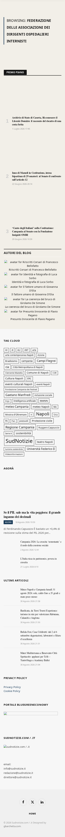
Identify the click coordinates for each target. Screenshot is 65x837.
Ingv (7, 401)
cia (7, 367)
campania (27, 361)
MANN (44, 400)
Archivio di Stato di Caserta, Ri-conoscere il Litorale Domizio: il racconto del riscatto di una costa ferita (36, 121)
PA (6, 421)
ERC (29, 378)
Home (32, 813)
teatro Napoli (45, 442)
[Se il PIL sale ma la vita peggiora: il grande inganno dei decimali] (32, 491)
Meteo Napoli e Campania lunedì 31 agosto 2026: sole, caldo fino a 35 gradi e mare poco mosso (40, 593)
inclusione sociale (43, 395)
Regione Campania (19, 427)
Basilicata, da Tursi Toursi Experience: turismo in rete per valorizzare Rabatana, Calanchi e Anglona (39, 614)
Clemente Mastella (14, 372)
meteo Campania (17, 407)
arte (34, 350)
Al (12, 350)
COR (55, 372)
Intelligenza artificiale (25, 400)
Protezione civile (42, 420)
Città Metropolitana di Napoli (28, 367)
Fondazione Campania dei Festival (21, 389)
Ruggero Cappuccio (48, 427)
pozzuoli (23, 420)
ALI (18, 350)
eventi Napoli (43, 384)
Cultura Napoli (14, 378)
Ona (56, 414)
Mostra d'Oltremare (16, 414)
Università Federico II (41, 449)
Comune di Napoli (38, 372)
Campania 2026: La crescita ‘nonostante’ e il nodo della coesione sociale (40, 543)
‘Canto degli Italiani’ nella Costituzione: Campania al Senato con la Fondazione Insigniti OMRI (33, 231)
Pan (13, 421)
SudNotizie (19, 440)
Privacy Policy (12, 687)
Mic (55, 407)
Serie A (8, 433)
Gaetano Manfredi (18, 395)
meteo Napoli (41, 406)
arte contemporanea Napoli (19, 355)
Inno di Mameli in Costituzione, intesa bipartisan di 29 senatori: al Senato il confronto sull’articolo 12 (36, 176)
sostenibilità (23, 433)
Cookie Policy (12, 691)
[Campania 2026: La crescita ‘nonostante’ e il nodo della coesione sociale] (10, 546)
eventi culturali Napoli (18, 384)
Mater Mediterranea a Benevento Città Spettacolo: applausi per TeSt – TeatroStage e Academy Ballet (38, 656)
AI (6, 350)
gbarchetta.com (12, 826)
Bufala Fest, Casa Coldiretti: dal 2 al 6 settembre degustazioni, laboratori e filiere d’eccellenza (40, 635)
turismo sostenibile (14, 449)
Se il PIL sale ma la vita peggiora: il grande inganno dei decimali (32, 514)
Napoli (42, 414)
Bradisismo (11, 361)
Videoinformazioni (14, 454)
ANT (26, 350)
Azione (41, 355)
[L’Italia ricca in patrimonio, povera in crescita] (10, 562)
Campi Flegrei (46, 361)
